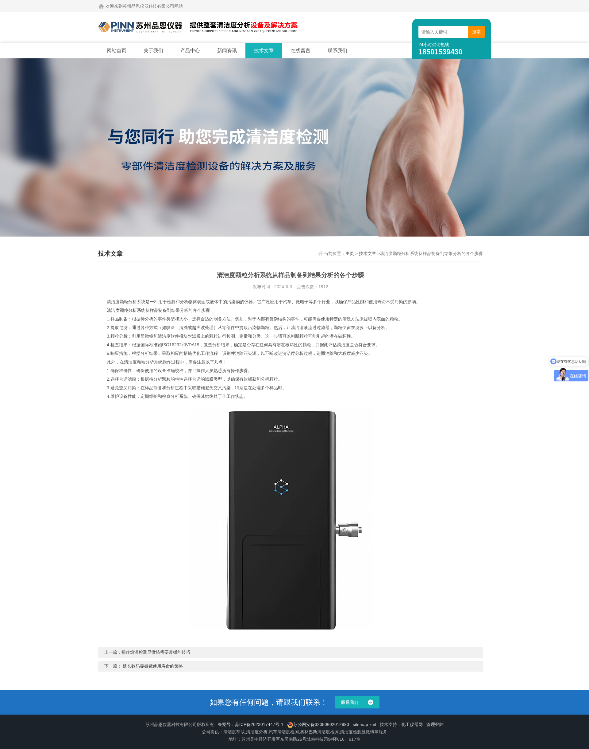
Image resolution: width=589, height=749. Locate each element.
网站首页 (116, 50)
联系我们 (337, 50)
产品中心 (190, 50)
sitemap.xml (364, 724)
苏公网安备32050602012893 (321, 724)
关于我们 (153, 50)
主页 (349, 253)
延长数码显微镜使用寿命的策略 (153, 666)
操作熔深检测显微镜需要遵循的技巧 (155, 652)
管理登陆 (435, 724)
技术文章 (264, 50)
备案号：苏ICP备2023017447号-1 (250, 724)
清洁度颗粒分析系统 (126, 310)
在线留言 (300, 50)
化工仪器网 (412, 724)
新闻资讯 (227, 50)
